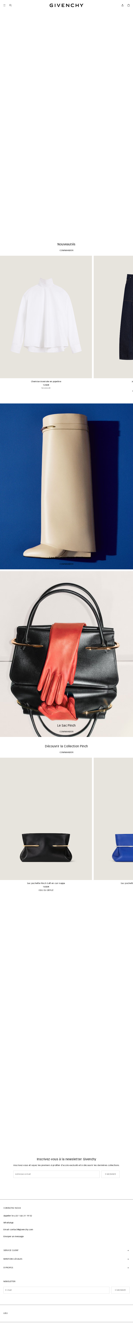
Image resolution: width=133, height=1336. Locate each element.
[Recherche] (10, 5)
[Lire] (5, 230)
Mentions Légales (12, 1259)
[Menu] (4, 5)
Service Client (11, 1250)
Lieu (5, 1313)
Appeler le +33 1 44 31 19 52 (17, 1216)
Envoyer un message (13, 1237)
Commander (66, 230)
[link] (129, 5)
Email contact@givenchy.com (18, 1230)
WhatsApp (8, 1223)
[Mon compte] (122, 5)
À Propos (8, 1268)
